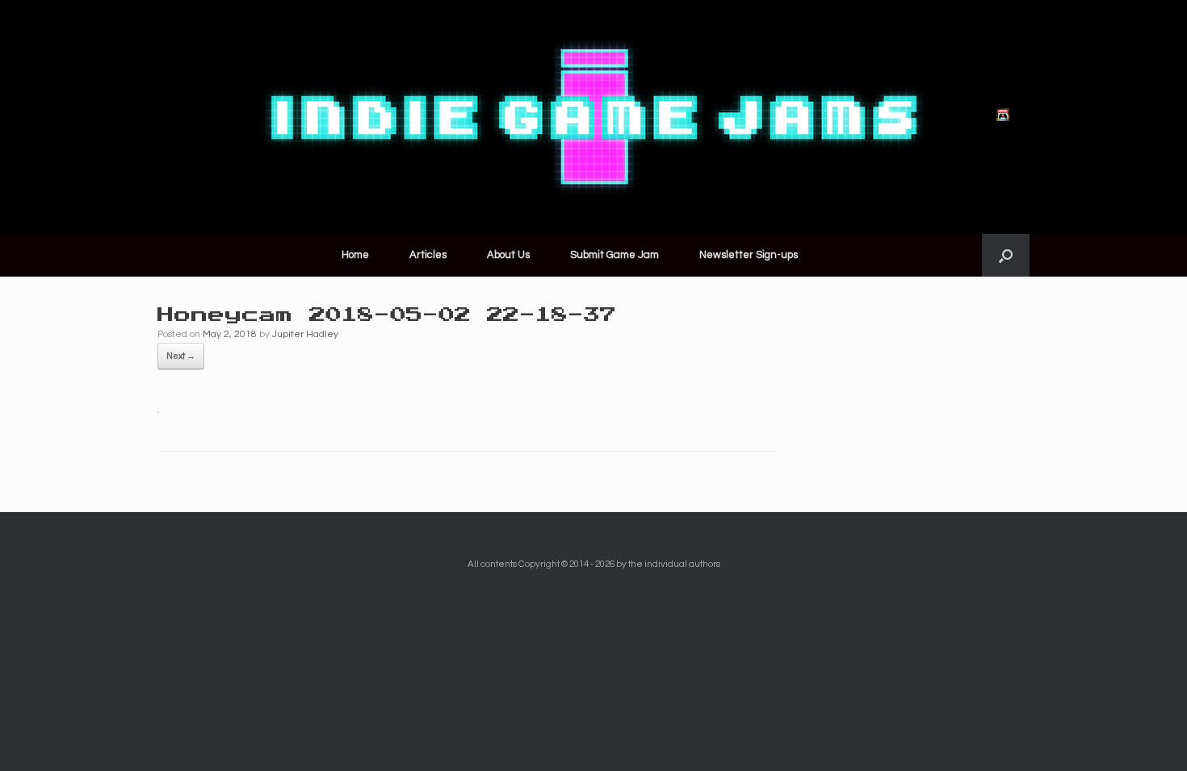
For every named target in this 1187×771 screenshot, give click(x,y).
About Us (508, 254)
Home (355, 254)
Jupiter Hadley (305, 334)
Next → (180, 356)
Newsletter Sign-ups (748, 254)
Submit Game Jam (614, 254)
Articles (428, 254)
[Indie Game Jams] (593, 117)
